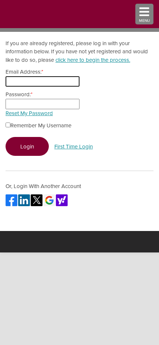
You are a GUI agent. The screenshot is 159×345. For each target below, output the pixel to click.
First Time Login (73, 146)
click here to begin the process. (92, 60)
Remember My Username (40, 125)
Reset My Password (29, 113)
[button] (144, 14)
